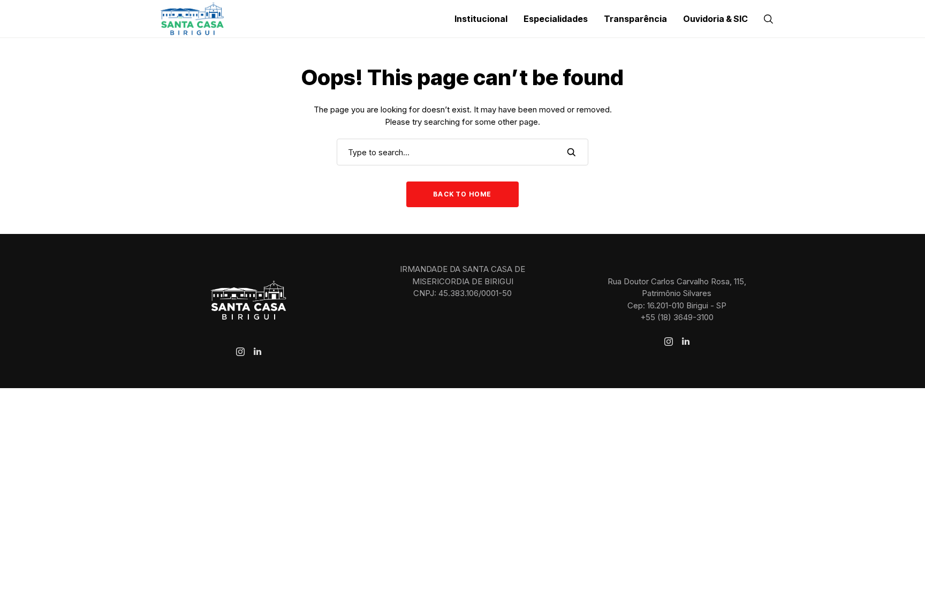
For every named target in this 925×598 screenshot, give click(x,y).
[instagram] (240, 351)
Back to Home (462, 194)
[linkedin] (257, 351)
